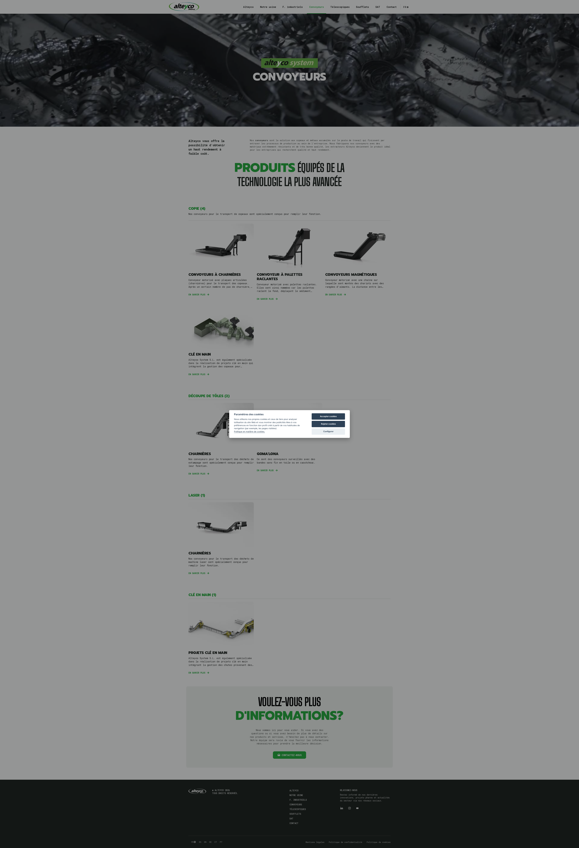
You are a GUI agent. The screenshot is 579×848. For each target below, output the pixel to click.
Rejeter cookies (328, 424)
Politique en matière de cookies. (249, 431)
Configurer (328, 431)
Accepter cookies (328, 416)
